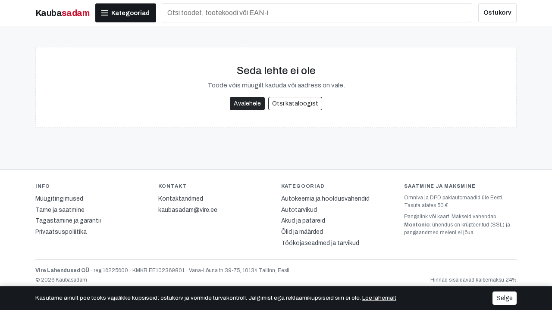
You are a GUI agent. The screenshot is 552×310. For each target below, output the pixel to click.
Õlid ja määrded (302, 232)
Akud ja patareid (303, 220)
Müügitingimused (59, 198)
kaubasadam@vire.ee (187, 210)
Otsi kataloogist (295, 103)
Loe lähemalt (379, 297)
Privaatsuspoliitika (61, 232)
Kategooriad (130, 12)
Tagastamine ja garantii (68, 220)
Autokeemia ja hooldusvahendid (325, 198)
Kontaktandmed (180, 198)
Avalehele (247, 103)
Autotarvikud (299, 210)
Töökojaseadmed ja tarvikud (320, 243)
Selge (504, 298)
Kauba (62, 13)
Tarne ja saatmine (60, 210)
